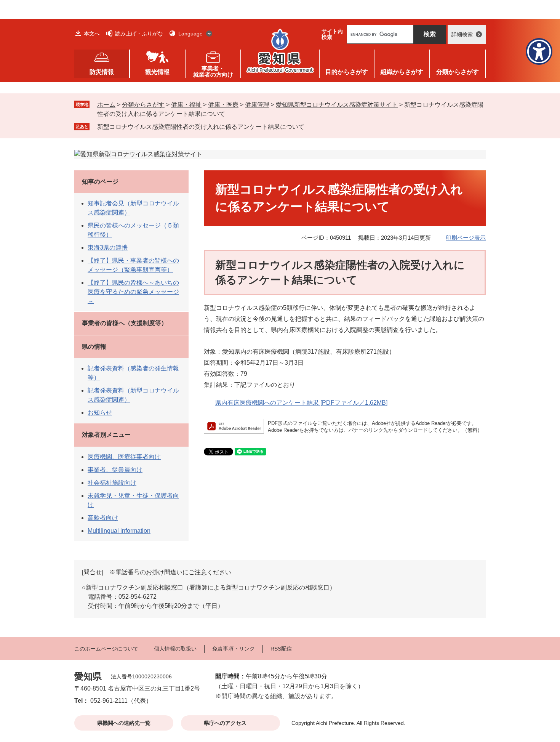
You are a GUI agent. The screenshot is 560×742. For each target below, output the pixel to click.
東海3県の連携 (108, 247)
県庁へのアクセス (225, 723)
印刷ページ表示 (466, 237)
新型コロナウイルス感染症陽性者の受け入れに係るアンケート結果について (200, 126)
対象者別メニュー (106, 434)
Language (190, 33)
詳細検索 (462, 34)
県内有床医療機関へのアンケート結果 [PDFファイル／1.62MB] (301, 402)
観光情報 (157, 72)
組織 (402, 72)
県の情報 (94, 346)
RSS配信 (281, 649)
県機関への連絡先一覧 (123, 723)
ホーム (106, 104)
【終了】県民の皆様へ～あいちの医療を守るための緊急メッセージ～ (133, 291)
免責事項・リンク (233, 649)
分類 (457, 72)
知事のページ (100, 181)
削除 (309, 126)
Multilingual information (119, 530)
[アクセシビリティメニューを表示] (539, 51)
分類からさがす (143, 104)
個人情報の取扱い (175, 649)
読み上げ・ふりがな (139, 33)
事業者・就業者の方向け (213, 71)
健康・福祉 (186, 104)
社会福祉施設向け (112, 482)
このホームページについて (106, 649)
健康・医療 (223, 104)
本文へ (92, 33)
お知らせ (100, 412)
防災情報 (102, 72)
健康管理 (257, 104)
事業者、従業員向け (115, 469)
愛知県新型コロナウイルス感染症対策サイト (337, 104)
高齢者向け (103, 517)
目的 (346, 72)
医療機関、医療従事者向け (124, 457)
